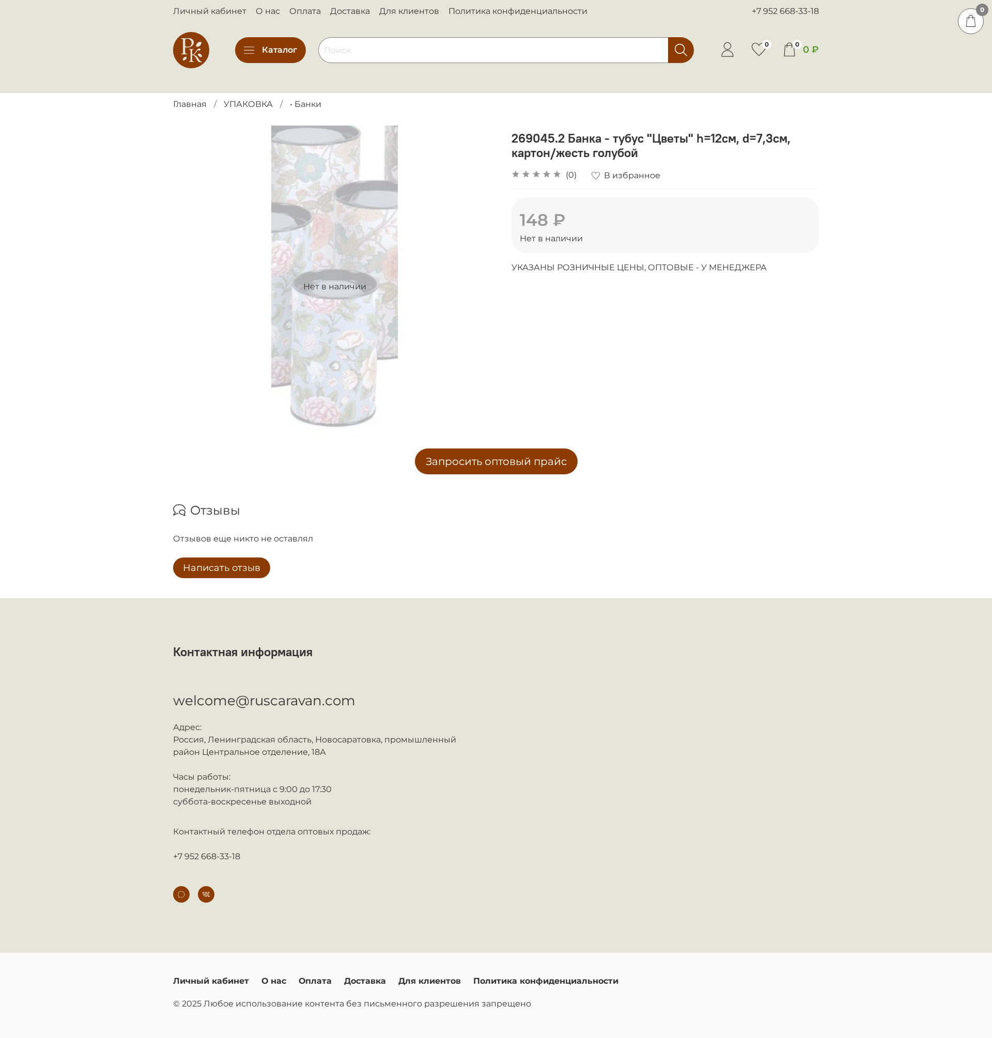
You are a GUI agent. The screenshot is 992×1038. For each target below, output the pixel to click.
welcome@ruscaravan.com (264, 700)
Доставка (350, 11)
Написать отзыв (221, 568)
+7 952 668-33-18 (785, 11)
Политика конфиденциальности (517, 11)
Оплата (305, 11)
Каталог (279, 50)
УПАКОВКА (248, 104)
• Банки (305, 104)
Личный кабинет (209, 11)
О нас (268, 11)
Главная (190, 104)
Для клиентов (409, 11)
